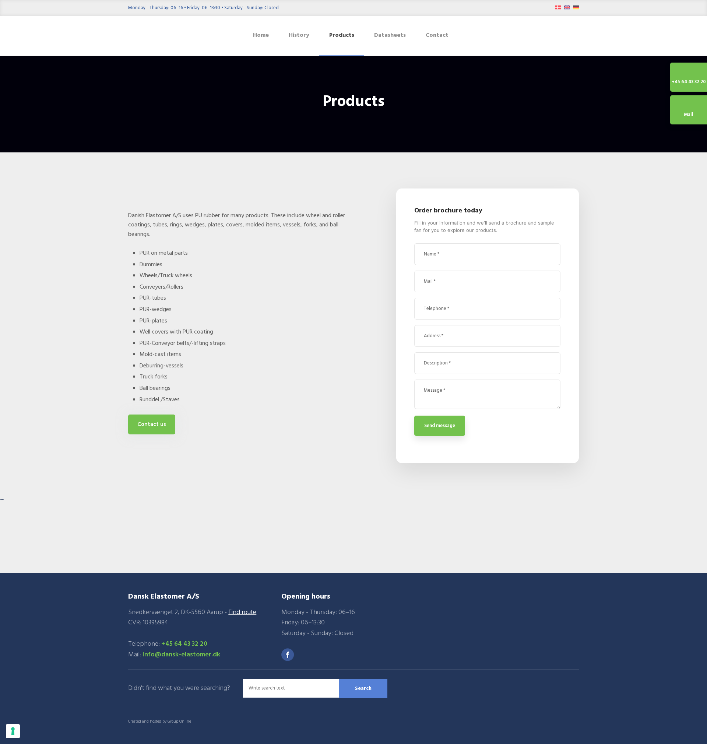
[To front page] (181, 36)
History (299, 35)
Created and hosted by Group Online (159, 721)
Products (341, 35)
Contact (437, 35)
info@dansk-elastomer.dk (181, 654)
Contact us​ (151, 424)
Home (261, 35)
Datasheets (390, 35)
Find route (242, 612)
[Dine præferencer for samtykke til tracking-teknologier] (13, 731)
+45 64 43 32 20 (184, 644)
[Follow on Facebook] (287, 654)
